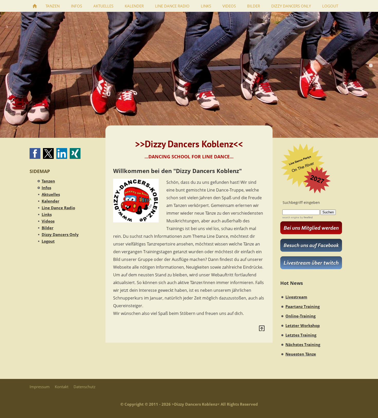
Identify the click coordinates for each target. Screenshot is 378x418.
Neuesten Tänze (300, 354)
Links (47, 214)
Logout (48, 241)
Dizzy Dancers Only (60, 234)
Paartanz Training (302, 306)
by (306, 217)
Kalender (50, 201)
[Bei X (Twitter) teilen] (48, 153)
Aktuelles (51, 194)
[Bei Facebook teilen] (35, 153)
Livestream (296, 296)
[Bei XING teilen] (75, 153)
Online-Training (300, 316)
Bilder (47, 227)
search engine (290, 217)
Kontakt (61, 386)
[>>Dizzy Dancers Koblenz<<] (35, 6)
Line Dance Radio (58, 207)
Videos (48, 221)
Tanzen (48, 181)
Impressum (40, 386)
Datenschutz (84, 386)
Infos (46, 187)
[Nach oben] (262, 328)
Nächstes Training (302, 344)
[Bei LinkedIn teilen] (61, 153)
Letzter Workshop (302, 325)
